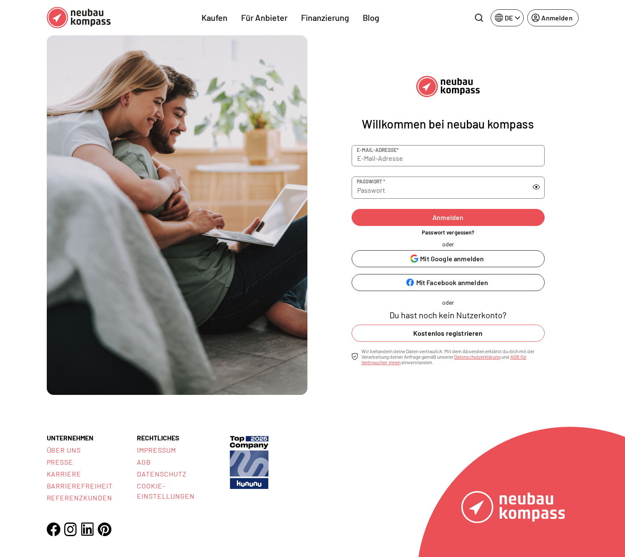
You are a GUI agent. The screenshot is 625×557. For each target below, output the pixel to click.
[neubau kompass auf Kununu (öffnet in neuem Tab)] (249, 461)
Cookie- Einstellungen (165, 491)
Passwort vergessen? (448, 232)
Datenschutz (162, 474)
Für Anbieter (264, 17)
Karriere (64, 474)
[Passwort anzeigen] (536, 187)
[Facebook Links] (53, 529)
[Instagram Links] (70, 529)
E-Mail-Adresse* (378, 150)
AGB (144, 462)
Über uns (64, 450)
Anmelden (447, 217)
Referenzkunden (79, 498)
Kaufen (214, 17)
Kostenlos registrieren (448, 333)
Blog (371, 17)
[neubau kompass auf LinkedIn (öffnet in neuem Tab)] (87, 529)
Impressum (156, 450)
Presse (60, 462)
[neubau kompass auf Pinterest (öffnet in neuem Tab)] (104, 529)
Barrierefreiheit (80, 486)
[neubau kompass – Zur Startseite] (79, 18)
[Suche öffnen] (478, 17)
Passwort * (371, 181)
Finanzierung (325, 17)
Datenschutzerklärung (477, 357)
